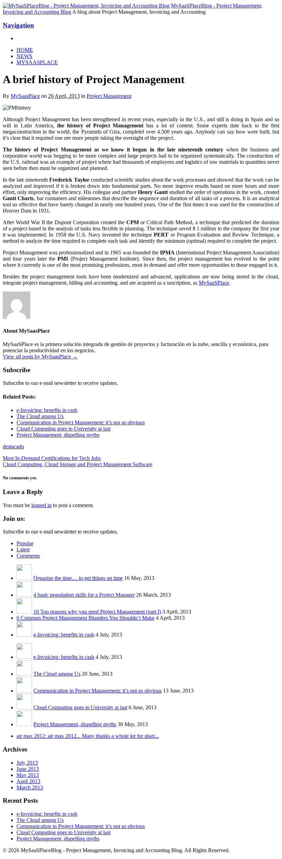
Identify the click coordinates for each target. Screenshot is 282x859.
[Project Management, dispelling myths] (24, 724)
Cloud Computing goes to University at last (80, 707)
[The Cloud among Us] (24, 674)
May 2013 (28, 775)
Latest (23, 549)
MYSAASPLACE (37, 62)
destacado (13, 446)
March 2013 (30, 787)
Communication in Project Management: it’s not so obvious (97, 691)
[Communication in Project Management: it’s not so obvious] (24, 691)
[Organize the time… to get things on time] (24, 578)
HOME (25, 50)
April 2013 (28, 781)
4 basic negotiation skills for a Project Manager (84, 595)
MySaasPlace (25, 96)
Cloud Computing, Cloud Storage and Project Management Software (77, 464)
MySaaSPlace (214, 283)
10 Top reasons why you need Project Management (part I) (97, 612)
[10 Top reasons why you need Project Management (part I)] (24, 612)
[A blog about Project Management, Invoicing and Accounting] (86, 6)
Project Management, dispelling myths (74, 724)
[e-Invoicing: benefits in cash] (24, 635)
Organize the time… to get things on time (78, 578)
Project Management (109, 96)
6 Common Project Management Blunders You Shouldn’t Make (85, 618)
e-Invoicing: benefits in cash (63, 635)
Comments (28, 556)
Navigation (18, 25)
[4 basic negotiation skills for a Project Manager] (24, 595)
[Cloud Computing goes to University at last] (24, 707)
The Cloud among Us (56, 674)
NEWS (24, 56)
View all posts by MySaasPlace (40, 356)
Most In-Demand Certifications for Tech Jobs (52, 458)
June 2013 (28, 769)
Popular (25, 543)
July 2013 (27, 763)
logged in (41, 505)
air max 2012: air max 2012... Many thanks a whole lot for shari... (88, 736)
